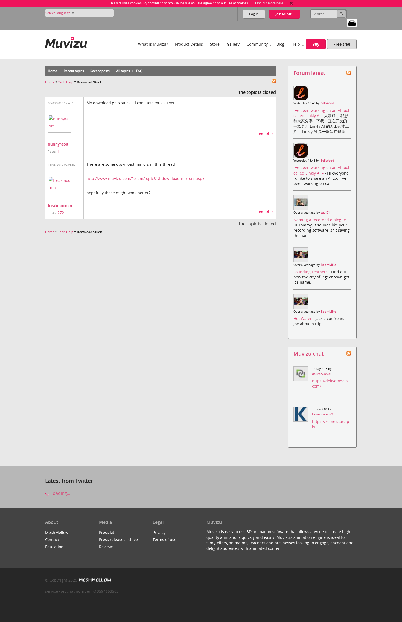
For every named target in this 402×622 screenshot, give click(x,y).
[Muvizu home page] (66, 41)
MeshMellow (56, 532)
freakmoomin (60, 205)
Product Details (189, 44)
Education (54, 546)
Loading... (59, 493)
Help (296, 44)
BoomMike (328, 265)
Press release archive (118, 539)
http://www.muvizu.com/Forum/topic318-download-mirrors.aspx (145, 178)
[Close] (291, 3)
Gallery (233, 44)
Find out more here (269, 3)
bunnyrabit (58, 144)
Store (215, 44)
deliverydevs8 (321, 374)
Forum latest (309, 72)
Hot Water (303, 318)
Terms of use (164, 539)
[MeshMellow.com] (94, 580)
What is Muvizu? (153, 44)
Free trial (341, 44)
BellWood (327, 103)
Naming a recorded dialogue (320, 219)
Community (257, 44)
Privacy (159, 532)
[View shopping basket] (352, 22)
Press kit (106, 532)
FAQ (139, 71)
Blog (280, 44)
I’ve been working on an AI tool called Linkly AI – (321, 170)
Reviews (106, 546)
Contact (52, 539)
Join (284, 14)
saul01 (325, 212)
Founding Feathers (311, 271)
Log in (254, 14)
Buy (315, 44)
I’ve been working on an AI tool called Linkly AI (321, 113)
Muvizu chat (308, 353)
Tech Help (65, 82)
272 (60, 212)
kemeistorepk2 (322, 414)
